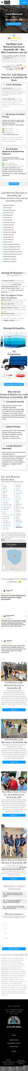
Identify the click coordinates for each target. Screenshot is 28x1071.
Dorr (4, 511)
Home (14, 1035)
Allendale (5, 490)
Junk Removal (14, 1040)
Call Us (23, 2)
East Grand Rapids (8, 515)
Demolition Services (14, 1043)
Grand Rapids (7, 523)
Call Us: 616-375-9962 (14, 24)
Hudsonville (19, 492)
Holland (18, 488)
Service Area (14, 1046)
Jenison (18, 495)
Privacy (14, 1051)
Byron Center (7, 499)
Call (3, 1069)
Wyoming (18, 523)
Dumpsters (10, 1069)
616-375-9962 (14, 184)
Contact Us (14, 710)
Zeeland (18, 525)
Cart (24, 1069)
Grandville (6, 527)
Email (17, 1069)
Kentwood (19, 499)
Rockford (18, 513)
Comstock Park (7, 506)
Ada (4, 485)
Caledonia (6, 500)
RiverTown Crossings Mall (9, 966)
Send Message (14, 949)
